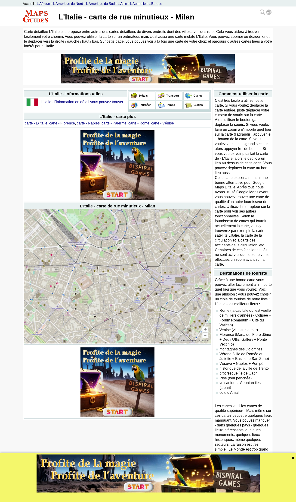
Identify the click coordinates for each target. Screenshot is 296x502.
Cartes (198, 95)
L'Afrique (43, 4)
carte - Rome (138, 123)
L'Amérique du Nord (68, 4)
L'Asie (122, 4)
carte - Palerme (114, 123)
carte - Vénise (162, 123)
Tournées (145, 105)
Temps (170, 105)
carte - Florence (62, 123)
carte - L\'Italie (36, 123)
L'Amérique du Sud (100, 4)
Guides (198, 105)
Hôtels (143, 95)
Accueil (28, 4)
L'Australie (138, 4)
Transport (172, 95)
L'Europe (155, 4)
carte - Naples (88, 123)
